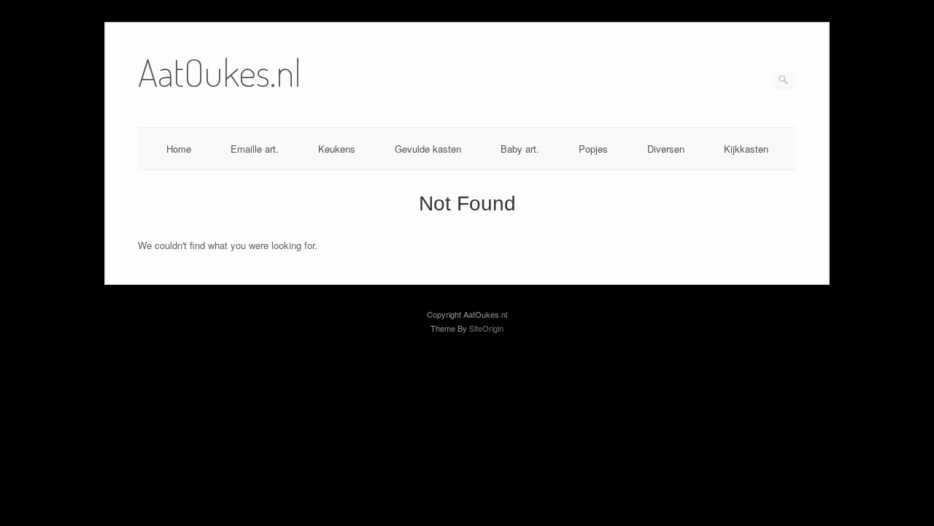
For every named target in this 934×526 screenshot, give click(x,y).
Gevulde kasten (428, 149)
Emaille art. (255, 149)
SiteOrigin (486, 328)
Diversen (665, 149)
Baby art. (520, 149)
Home (178, 149)
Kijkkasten (746, 149)
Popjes (593, 149)
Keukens (336, 149)
